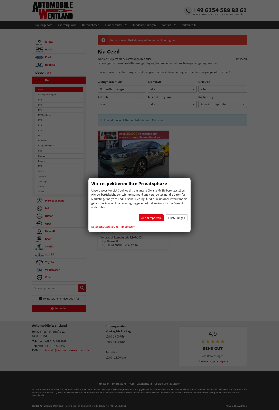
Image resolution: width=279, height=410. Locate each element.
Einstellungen (176, 218)
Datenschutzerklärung (104, 226)
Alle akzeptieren (151, 218)
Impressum (128, 226)
